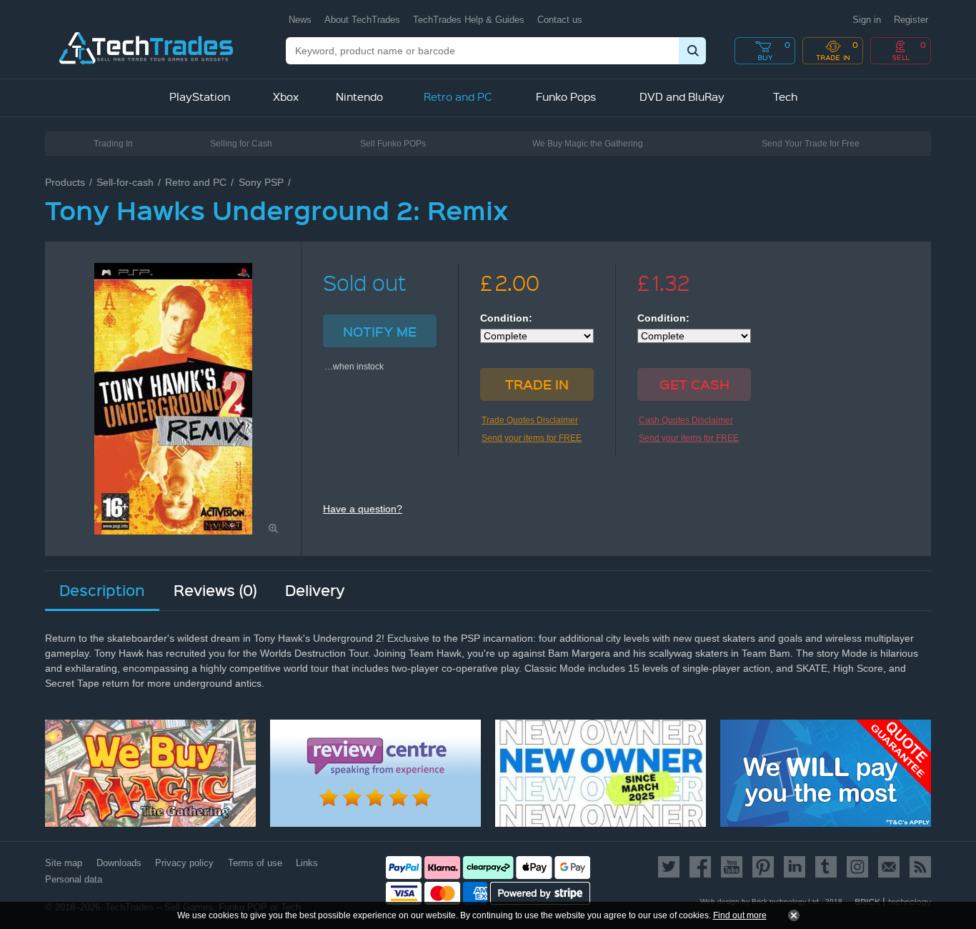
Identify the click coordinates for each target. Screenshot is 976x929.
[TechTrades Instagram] (857, 867)
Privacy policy (184, 863)
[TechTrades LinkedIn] (794, 867)
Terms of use (255, 863)
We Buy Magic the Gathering (587, 144)
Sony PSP (261, 182)
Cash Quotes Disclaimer (686, 420)
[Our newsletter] (889, 867)
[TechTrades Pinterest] (763, 867)
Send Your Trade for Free (811, 144)
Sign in (866, 19)
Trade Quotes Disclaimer (530, 420)
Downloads (118, 863)
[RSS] (918, 867)
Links (307, 863)
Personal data (73, 879)
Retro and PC (195, 182)
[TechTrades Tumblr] (826, 867)
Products (65, 182)
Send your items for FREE (532, 438)
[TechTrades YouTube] (731, 867)
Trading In (113, 144)
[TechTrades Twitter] (671, 867)
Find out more (740, 915)
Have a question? (362, 509)
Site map (63, 863)
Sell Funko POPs (393, 144)
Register (911, 19)
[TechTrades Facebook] (700, 867)
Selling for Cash (241, 144)
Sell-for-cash (125, 182)
